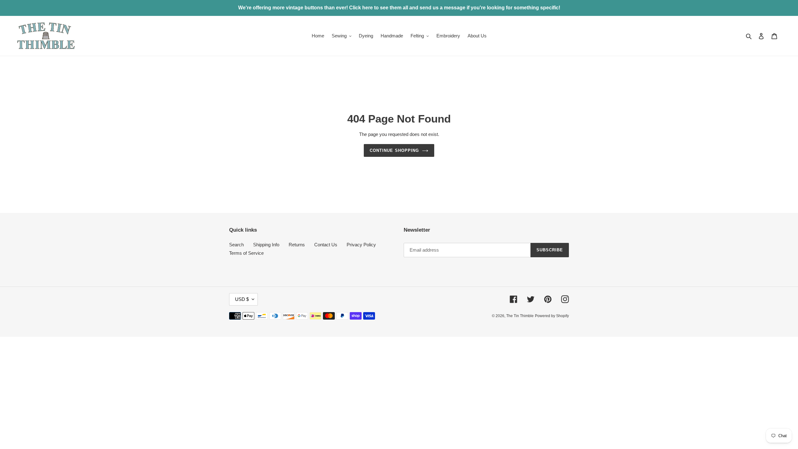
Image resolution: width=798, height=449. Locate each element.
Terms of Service (246, 253)
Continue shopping (394, 150)
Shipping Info (266, 244)
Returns (297, 244)
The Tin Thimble (520, 316)
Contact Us (325, 244)
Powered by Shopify (552, 316)
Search (236, 244)
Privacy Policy (361, 244)
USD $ (242, 299)
